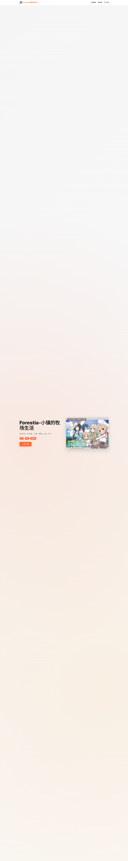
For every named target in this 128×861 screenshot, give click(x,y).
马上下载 (106, 2)
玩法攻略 (100, 2)
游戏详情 (93, 2)
